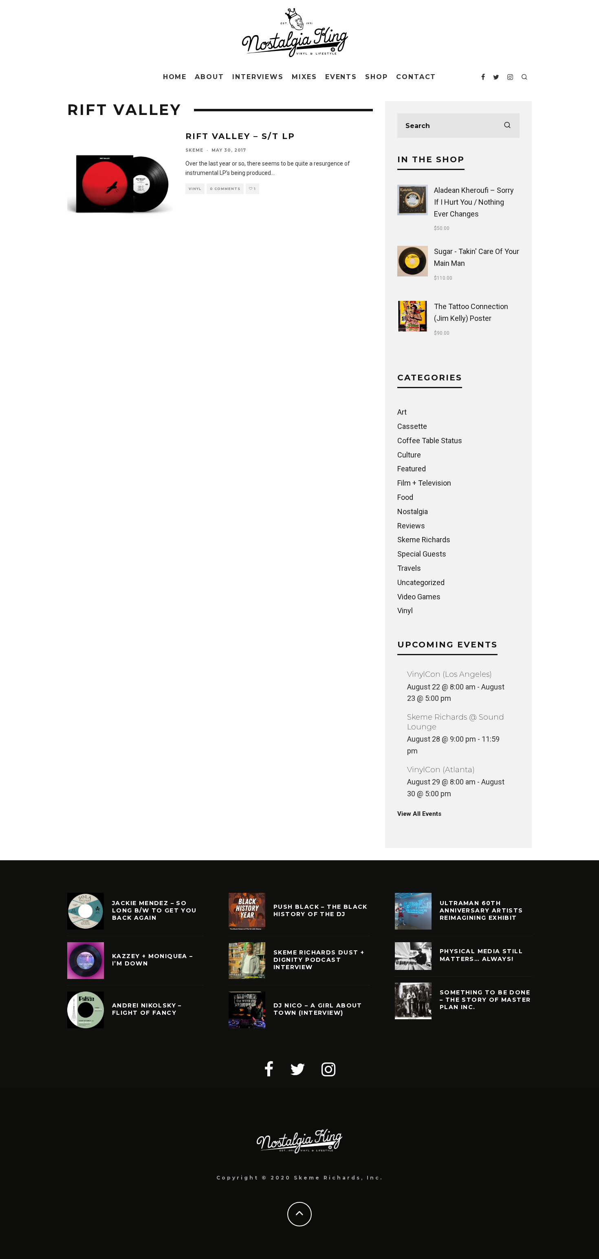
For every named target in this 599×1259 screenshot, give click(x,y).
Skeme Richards (423, 539)
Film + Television (424, 483)
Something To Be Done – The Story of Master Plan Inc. (485, 1000)
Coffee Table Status (429, 440)
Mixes (304, 77)
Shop (376, 77)
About (209, 77)
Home (175, 77)
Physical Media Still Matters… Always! (481, 955)
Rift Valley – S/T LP (240, 136)
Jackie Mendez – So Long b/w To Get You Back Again (154, 910)
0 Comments (225, 189)
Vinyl (195, 189)
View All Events (419, 813)
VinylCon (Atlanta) (441, 769)
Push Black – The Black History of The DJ (320, 910)
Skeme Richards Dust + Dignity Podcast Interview (318, 960)
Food (405, 497)
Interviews (258, 77)
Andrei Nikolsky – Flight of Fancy (147, 1009)
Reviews (411, 525)
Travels (409, 568)
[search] (507, 125)
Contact (416, 77)
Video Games (418, 596)
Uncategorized (421, 582)
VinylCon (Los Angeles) (449, 674)
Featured (411, 468)
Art (402, 412)
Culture (409, 455)
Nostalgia (412, 511)
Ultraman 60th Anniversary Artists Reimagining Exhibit (481, 910)
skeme (194, 150)
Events (341, 77)
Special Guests (421, 554)
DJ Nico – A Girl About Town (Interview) (317, 1009)
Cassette (412, 426)
